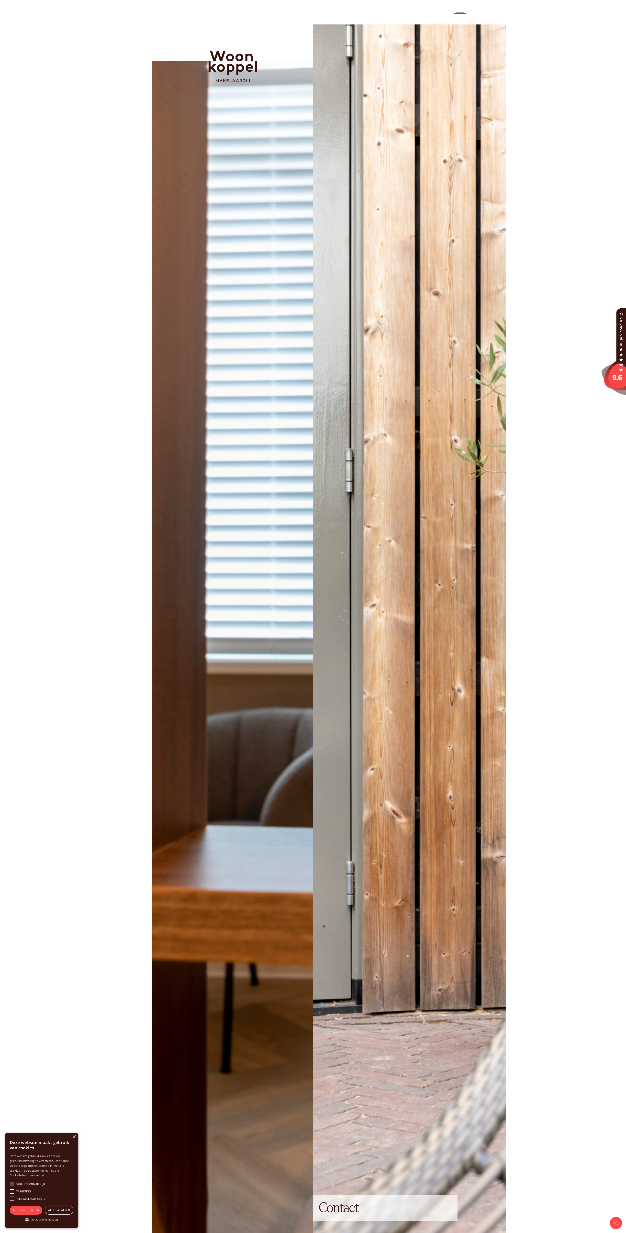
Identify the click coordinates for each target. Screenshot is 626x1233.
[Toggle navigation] (460, 13)
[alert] (41, 1180)
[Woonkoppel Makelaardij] (614, 351)
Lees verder (36, 1175)
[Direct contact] (616, 1223)
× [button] (74, 1137)
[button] (41, 1219)
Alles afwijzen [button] (59, 1210)
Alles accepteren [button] (26, 1210)
